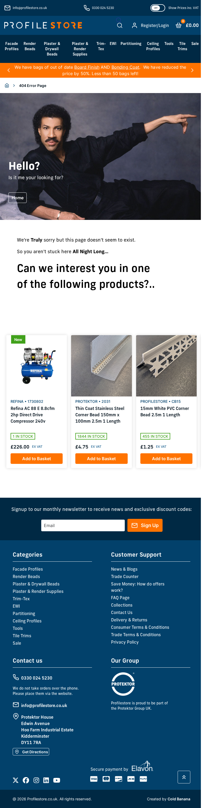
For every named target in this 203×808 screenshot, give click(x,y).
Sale (195, 43)
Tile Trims (182, 46)
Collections (121, 605)
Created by (168, 798)
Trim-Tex (100, 46)
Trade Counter (125, 576)
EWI (113, 43)
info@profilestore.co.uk (30, 8)
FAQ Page (120, 597)
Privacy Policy (125, 642)
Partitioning (131, 43)
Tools (168, 43)
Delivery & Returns (129, 619)
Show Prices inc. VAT (183, 8)
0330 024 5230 (103, 8)
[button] (8, 70)
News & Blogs (124, 569)
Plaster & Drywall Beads (52, 49)
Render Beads (30, 46)
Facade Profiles (12, 46)
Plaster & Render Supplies (80, 49)
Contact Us (121, 612)
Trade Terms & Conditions (136, 634)
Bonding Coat (126, 67)
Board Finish (86, 67)
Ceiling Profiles (153, 46)
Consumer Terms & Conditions (140, 627)
